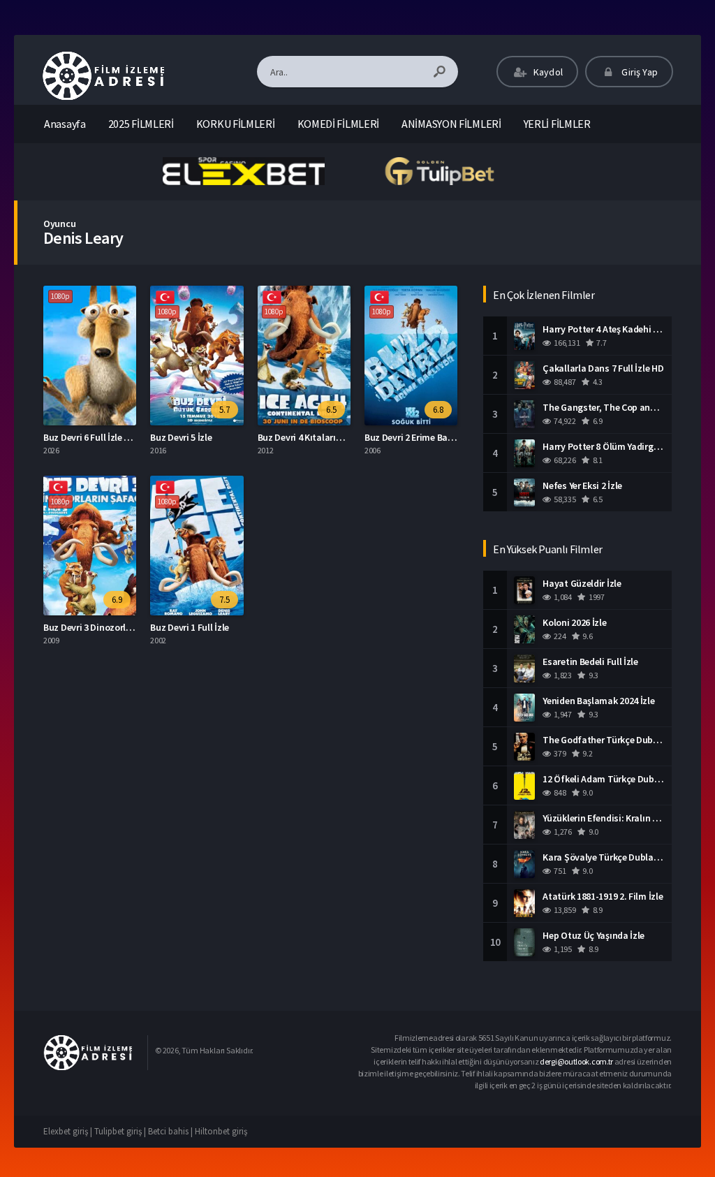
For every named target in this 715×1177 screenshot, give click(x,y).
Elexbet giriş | (68, 1131)
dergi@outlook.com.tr (576, 1061)
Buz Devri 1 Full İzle (189, 627)
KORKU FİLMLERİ (235, 124)
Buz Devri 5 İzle (181, 437)
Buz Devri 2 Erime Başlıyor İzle (425, 437)
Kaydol (547, 72)
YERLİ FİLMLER (557, 124)
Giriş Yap (638, 72)
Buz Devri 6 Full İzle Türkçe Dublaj (112, 437)
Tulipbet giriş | (121, 1131)
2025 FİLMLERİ (141, 124)
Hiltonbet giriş (221, 1131)
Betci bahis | (171, 1131)
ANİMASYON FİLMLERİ (451, 124)
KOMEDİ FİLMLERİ (338, 124)
